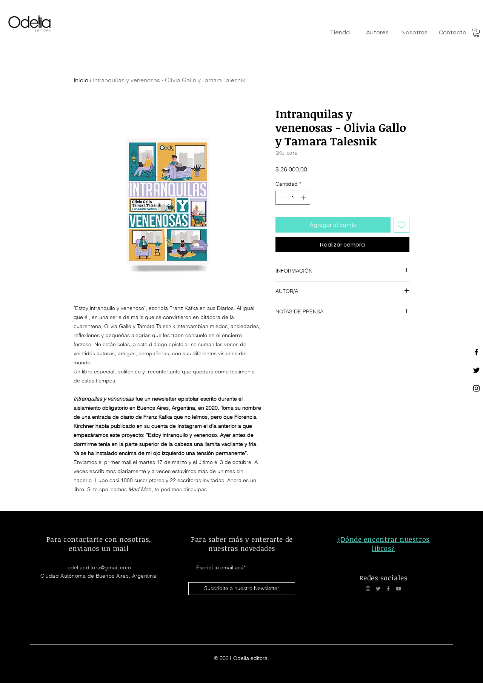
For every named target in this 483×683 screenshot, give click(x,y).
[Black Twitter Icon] (476, 370)
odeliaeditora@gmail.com (99, 567)
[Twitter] (378, 589)
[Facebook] (388, 589)
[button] (476, 33)
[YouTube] (398, 589)
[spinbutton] (293, 197)
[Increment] (304, 197)
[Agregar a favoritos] (401, 225)
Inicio (81, 80)
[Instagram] (368, 589)
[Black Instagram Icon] (476, 388)
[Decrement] (281, 197)
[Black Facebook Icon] (476, 352)
